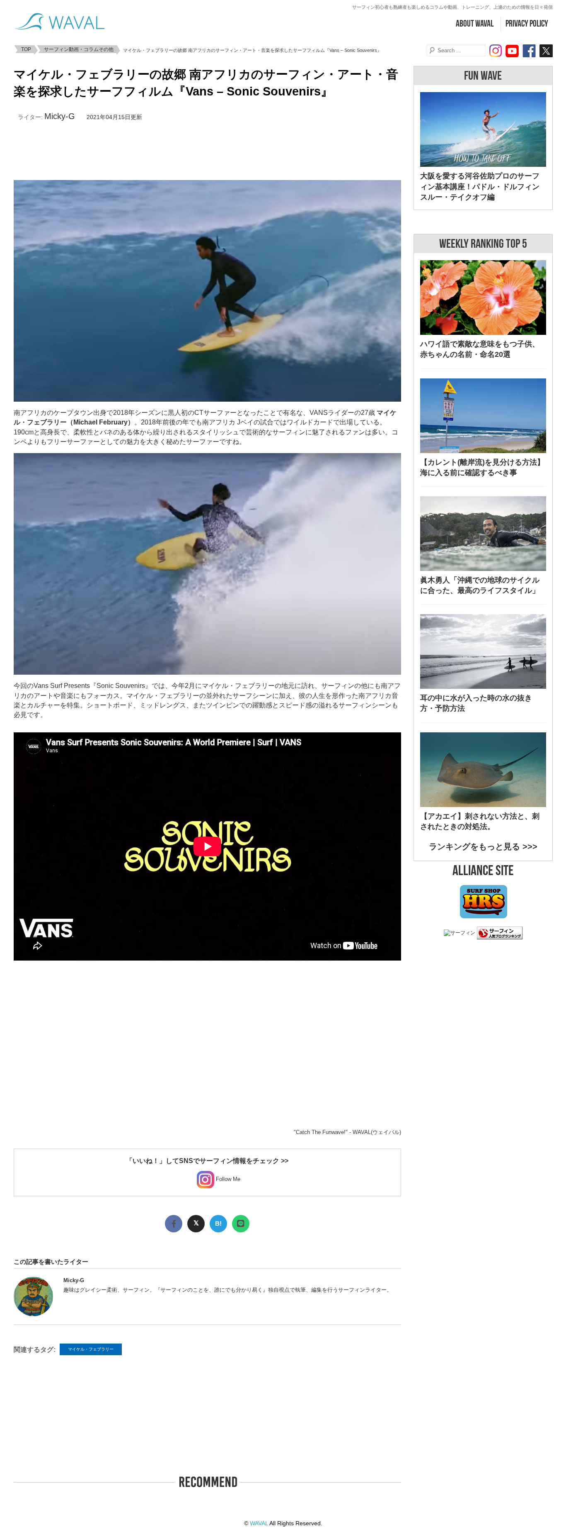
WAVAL (259, 1523)
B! (218, 1223)
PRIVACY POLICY (527, 23)
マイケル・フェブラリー (91, 1349)
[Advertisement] (207, 151)
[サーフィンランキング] (499, 935)
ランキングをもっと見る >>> (483, 846)
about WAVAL (474, 23)
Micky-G (59, 116)
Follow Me (227, 1179)
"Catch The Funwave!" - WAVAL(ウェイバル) (347, 1132)
